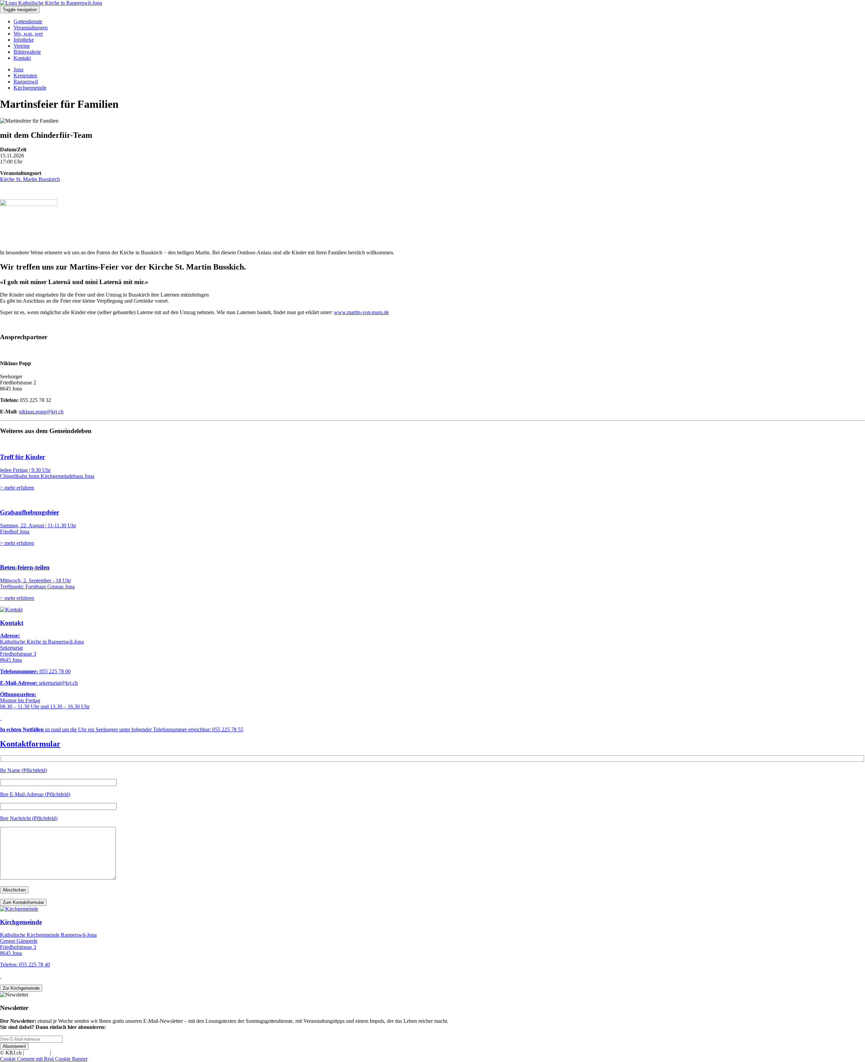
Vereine (22, 46)
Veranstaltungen (31, 27)
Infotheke (24, 40)
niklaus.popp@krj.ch (41, 411)
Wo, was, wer (28, 33)
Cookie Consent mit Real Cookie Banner (44, 1059)
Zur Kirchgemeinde (21, 988)
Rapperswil (26, 81)
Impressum (37, 1053)
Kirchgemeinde (30, 88)
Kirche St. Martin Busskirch (30, 179)
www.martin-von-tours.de (361, 312)
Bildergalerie (27, 52)
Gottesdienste (28, 21)
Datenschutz (65, 1053)
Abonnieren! (14, 1046)
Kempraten (25, 75)
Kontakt (22, 58)
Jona (18, 69)
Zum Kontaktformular (23, 902)
